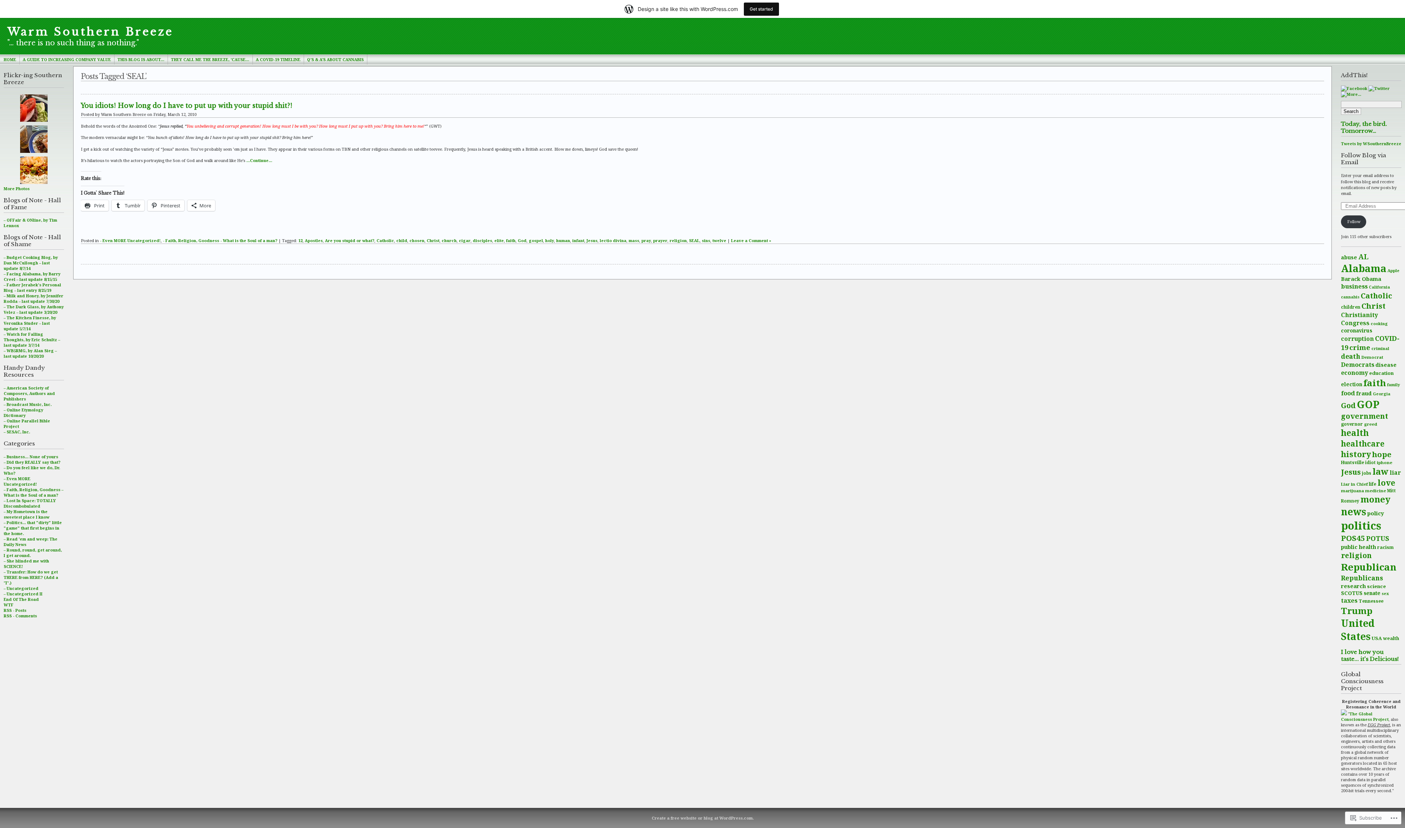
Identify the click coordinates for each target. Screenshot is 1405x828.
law (1380, 471)
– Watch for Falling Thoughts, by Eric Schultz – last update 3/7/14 (32, 339)
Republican (1369, 566)
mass (634, 240)
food (1348, 393)
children (1350, 307)
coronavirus (1356, 330)
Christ (1373, 306)
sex (1385, 593)
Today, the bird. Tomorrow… (1364, 127)
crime (1359, 347)
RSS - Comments (20, 615)
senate (1372, 593)
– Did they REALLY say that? (32, 462)
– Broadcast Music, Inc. (28, 404)
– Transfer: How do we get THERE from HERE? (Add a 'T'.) (31, 577)
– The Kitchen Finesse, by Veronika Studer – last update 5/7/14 (30, 323)
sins (706, 240)
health (1355, 433)
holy (549, 240)
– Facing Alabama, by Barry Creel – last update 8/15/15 (32, 276)
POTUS (1377, 538)
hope (1381, 454)
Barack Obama (1361, 278)
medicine (1375, 490)
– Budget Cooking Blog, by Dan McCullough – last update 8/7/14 (31, 263)
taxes (1349, 600)
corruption (1357, 338)
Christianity (1359, 315)
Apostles (314, 240)
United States (1358, 630)
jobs (1366, 473)
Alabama (1363, 268)
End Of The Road (21, 599)
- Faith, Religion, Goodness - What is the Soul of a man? (220, 240)
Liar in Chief (1354, 484)
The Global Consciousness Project (1365, 716)
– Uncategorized (21, 588)
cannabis (1350, 297)
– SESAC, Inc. (17, 431)
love (1386, 482)
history (1356, 454)
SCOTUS (1352, 593)
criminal (1380, 348)
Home (10, 59)
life (1372, 484)
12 (300, 240)
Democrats (1357, 365)
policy (1375, 513)
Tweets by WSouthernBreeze (1371, 143)
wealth (1391, 638)
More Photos (17, 188)
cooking (1379, 323)
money (1375, 499)
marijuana (1352, 490)
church (449, 240)
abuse (1349, 257)
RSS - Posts (15, 610)
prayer (660, 240)
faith (1374, 383)
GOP (1368, 404)
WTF (9, 604)
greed (1370, 424)
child (401, 240)
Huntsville (1352, 462)
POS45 (1353, 538)
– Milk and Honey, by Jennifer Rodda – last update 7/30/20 (33, 298)
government (1364, 416)
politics (1361, 525)
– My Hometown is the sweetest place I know (26, 514)
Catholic (1376, 295)
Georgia (1381, 393)
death (1350, 356)
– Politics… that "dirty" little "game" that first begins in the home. (33, 528)
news (1353, 511)
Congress (1355, 323)
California (1379, 287)
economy (1354, 373)
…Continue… (259, 160)
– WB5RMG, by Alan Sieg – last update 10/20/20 (30, 353)
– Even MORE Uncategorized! (20, 481)
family (1393, 384)
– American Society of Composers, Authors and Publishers (29, 393)
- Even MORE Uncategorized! (130, 240)
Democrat (1372, 357)
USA (1377, 638)
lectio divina (613, 240)
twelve (719, 240)
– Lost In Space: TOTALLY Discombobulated (30, 503)
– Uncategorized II (23, 593)
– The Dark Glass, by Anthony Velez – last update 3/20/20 (34, 309)
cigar (465, 240)
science (1376, 586)
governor (1352, 424)
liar (1395, 472)
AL (1363, 256)
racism (1385, 547)
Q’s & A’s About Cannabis (335, 59)
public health (1358, 546)
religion (1356, 555)
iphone (1384, 462)
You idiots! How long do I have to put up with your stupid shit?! (186, 106)
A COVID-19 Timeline (278, 59)
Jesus (1351, 472)
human (563, 240)
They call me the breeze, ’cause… (210, 59)
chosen (416, 240)
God (1348, 405)
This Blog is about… (140, 59)
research (1353, 586)
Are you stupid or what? (349, 240)
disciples (482, 240)
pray (646, 240)
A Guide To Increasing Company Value (67, 59)
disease (1386, 364)
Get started (761, 9)
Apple (1393, 270)
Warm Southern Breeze (90, 31)
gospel (536, 240)
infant (578, 240)
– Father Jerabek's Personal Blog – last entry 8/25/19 (32, 287)
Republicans (1362, 577)
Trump (1356, 611)
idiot (1370, 462)
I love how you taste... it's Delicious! (1370, 655)
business (1354, 286)
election (1351, 384)
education (1381, 373)
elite (499, 240)
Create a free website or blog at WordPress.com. (703, 818)
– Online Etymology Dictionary (23, 412)
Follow (1353, 221)
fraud (1364, 393)
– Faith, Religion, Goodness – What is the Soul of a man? (33, 492)
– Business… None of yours (31, 456)
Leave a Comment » (751, 240)
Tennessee (1371, 601)
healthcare (1363, 444)
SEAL (694, 240)
